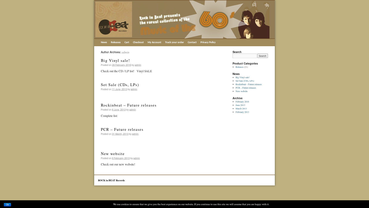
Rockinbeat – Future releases (129, 105)
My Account (154, 42)
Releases (116, 42)
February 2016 (242, 101)
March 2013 (241, 108)
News (104, 42)
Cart (127, 42)
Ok (7, 204)
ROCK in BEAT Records (111, 180)
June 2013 (240, 105)
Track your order (174, 42)
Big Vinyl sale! (115, 60)
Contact (192, 42)
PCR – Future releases (122, 129)
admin (125, 52)
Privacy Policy (208, 42)
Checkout (138, 42)
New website (113, 153)
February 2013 (242, 111)
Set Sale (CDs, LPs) (120, 84)
